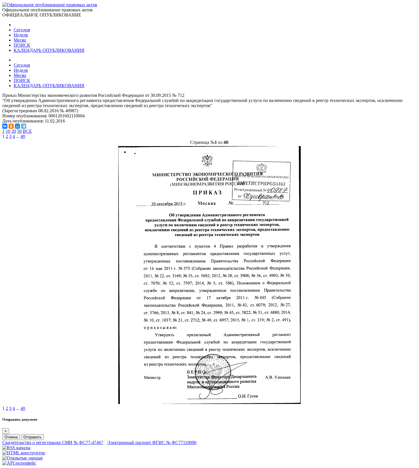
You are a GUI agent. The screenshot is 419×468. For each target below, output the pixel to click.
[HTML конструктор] (23, 452)
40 (23, 136)
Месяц (20, 40)
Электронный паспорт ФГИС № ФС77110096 (151, 442)
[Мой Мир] (17, 126)
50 (19, 131)
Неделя (21, 34)
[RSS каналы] (16, 447)
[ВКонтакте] (4, 126)
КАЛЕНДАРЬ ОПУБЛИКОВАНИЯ (49, 50)
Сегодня (22, 29)
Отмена (11, 437)
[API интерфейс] (19, 463)
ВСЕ (27, 131)
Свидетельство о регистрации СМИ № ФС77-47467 (52, 442)
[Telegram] (23, 126)
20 (13, 131)
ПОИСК (22, 45)
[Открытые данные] (22, 457)
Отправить (32, 437)
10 (8, 131)
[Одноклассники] (11, 126)
